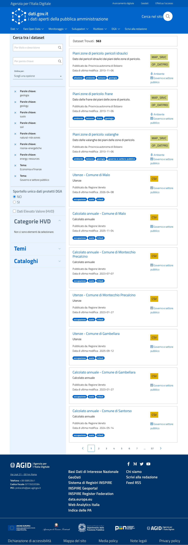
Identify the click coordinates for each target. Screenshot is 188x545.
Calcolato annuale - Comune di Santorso (102, 410)
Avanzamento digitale (123, 3)
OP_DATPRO (160, 64)
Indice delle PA (80, 510)
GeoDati (74, 477)
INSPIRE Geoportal (83, 488)
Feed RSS (133, 482)
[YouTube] (148, 463)
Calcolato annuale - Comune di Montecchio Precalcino (104, 254)
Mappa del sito (74, 541)
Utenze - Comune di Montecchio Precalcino (104, 295)
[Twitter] (141, 463)
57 (152, 448)
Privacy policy (169, 541)
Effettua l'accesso (164, 3)
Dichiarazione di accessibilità (29, 541)
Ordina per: (19, 71)
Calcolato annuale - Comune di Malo (99, 213)
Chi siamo (134, 471)
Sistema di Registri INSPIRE (90, 482)
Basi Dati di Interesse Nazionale (93, 471)
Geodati (144, 3)
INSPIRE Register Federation (91, 493)
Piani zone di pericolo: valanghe (96, 134)
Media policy (108, 541)
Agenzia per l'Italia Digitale (31, 3)
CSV (154, 178)
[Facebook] (128, 463)
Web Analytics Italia (84, 504)
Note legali (138, 541)
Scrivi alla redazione (142, 477)
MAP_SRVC (159, 57)
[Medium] (135, 463)
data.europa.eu (80, 499)
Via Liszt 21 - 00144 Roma (23, 474)
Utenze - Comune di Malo (91, 174)
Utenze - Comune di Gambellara (96, 333)
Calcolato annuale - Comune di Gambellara (104, 372)
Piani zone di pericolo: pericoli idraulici (100, 53)
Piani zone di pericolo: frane (93, 93)
